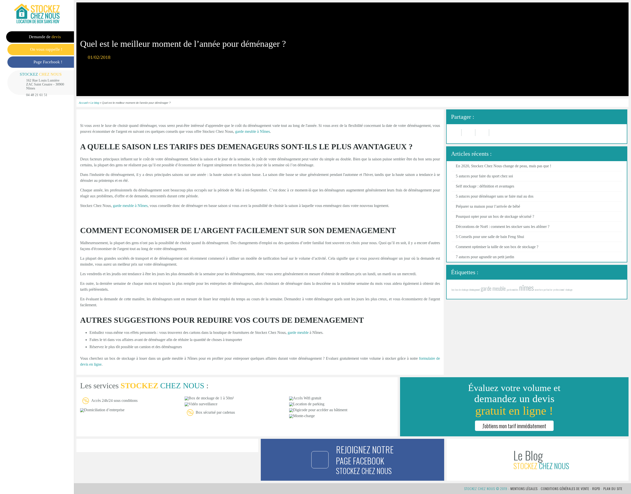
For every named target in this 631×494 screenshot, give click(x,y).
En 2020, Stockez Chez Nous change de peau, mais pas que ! (503, 166)
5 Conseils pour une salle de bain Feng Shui (490, 237)
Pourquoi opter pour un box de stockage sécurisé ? (495, 216)
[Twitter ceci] (482, 132)
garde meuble (298, 332)
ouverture (539, 289)
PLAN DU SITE (612, 488)
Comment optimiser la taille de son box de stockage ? (497, 247)
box (453, 289)
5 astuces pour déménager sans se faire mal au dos (494, 196)
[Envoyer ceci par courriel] (457, 132)
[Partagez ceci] (468, 132)
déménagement (474, 289)
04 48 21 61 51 (36, 95)
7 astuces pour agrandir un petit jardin (485, 257)
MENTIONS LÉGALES (524, 488)
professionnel (558, 289)
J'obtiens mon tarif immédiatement (514, 426)
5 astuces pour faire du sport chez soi (484, 176)
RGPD (596, 488)
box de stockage (461, 289)
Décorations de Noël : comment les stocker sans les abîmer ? (502, 226)
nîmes (526, 287)
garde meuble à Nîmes (130, 206)
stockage (568, 289)
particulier (548, 289)
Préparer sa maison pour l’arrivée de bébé (488, 206)
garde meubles (512, 289)
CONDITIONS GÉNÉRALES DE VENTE (565, 488)
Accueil (83, 102)
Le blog (94, 102)
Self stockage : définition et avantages (485, 186)
